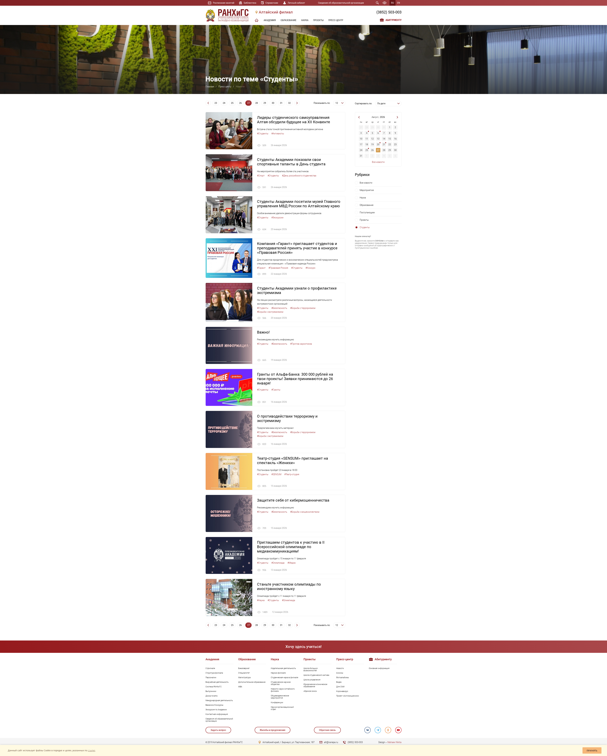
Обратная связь (327, 730)
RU (392, 3)
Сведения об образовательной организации (341, 3)
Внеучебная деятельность (216, 682)
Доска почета (211, 696)
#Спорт (261, 176)
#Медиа (292, 563)
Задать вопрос (218, 730)
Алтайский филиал (276, 12)
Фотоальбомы (342, 677)
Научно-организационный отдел (282, 708)
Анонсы (339, 673)
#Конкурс (310, 268)
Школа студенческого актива (316, 675)
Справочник (271, 3)
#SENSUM (276, 474)
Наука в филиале (278, 673)
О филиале (210, 668)
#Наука (261, 600)
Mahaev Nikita (394, 742)
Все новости (378, 162)
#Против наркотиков (301, 344)
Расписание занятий (223, 3)
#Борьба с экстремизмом (270, 312)
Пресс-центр (224, 86)
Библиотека (250, 3)
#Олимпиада (278, 563)
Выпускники (210, 691)
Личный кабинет (296, 3)
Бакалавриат (244, 668)
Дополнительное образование (251, 682)
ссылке (91, 750)
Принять (592, 750)
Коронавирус (342, 691)
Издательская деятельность (283, 668)
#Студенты (262, 133)
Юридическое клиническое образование (315, 685)
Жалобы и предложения (272, 730)
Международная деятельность (219, 700)
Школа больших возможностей (311, 669)
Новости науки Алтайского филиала (283, 690)
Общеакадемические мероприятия (280, 697)
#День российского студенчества (299, 176)
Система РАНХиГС (213, 687)
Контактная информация (216, 714)
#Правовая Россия (278, 268)
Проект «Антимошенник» (347, 696)
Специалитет (244, 673)
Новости (340, 668)
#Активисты (277, 133)
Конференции (277, 702)
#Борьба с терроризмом (302, 308)
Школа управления (312, 680)
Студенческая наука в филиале (284, 677)
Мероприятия (367, 190)
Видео (339, 682)
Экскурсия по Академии (216, 710)
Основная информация (379, 668)
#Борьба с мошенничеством (304, 512)
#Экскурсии (277, 217)
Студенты (365, 227)
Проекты (364, 220)
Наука (363, 197)
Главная (209, 86)
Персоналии (210, 677)
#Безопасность (279, 308)
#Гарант (261, 268)
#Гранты (275, 390)
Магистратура (244, 677)
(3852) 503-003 (389, 12)
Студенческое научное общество (281, 683)
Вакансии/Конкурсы (214, 705)
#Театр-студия (291, 474)
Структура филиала (214, 673)
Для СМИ (340, 687)
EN (398, 3)
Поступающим (367, 212)
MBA (240, 687)
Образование (366, 205)
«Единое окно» (310, 691)
